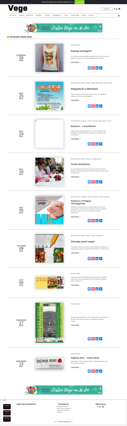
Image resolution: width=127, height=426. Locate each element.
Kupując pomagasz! (81, 50)
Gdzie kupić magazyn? (63, 410)
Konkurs (84, 121)
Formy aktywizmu (80, 164)
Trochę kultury (104, 197)
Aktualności (13, 15)
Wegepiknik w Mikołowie (84, 88)
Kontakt (91, 15)
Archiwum (39, 15)
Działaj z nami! (75, 15)
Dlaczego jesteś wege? (83, 241)
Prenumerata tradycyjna (63, 408)
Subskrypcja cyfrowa (62, 406)
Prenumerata (56, 15)
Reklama (84, 15)
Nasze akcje (75, 45)
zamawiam (80, 2)
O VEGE (66, 15)
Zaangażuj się (96, 159)
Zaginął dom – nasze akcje (85, 357)
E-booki (47, 15)
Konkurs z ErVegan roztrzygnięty (81, 202)
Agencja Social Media (64, 421)
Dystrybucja (29, 15)
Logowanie (106, 9)
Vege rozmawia (97, 235)
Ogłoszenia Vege (104, 121)
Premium (21, 15)
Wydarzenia (107, 83)
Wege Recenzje (97, 83)
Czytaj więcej (76, 62)
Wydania (59, 412)
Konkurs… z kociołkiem (83, 126)
